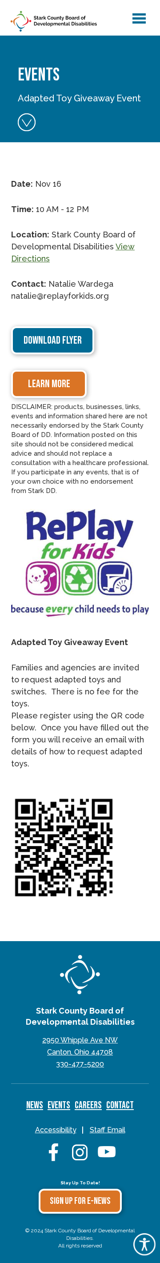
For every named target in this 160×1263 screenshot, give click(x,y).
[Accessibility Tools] (144, 1252)
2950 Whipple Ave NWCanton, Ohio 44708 (80, 1046)
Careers (88, 1105)
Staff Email (107, 1130)
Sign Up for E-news (80, 1201)
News (34, 1105)
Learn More (49, 383)
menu (137, 14)
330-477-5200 (80, 1064)
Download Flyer (53, 340)
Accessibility (55, 1130)
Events (59, 1105)
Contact (120, 1105)
